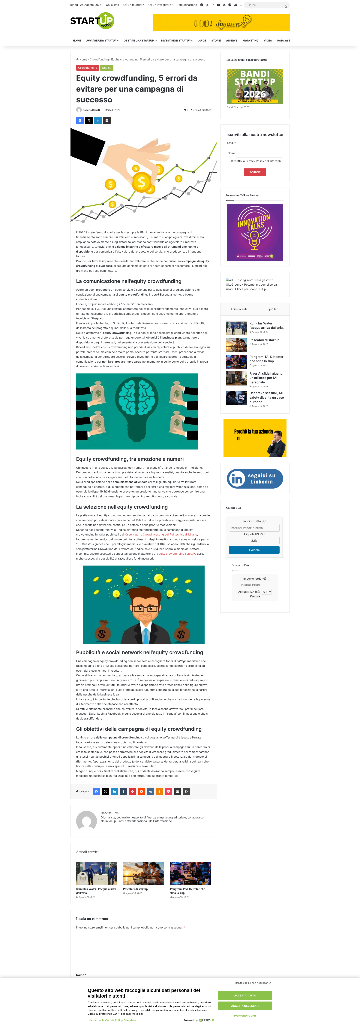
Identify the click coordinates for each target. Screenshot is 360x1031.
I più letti (273, 309)
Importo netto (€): (254, 521)
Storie (216, 40)
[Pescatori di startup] (143, 873)
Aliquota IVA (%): (254, 534)
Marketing (251, 40)
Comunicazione (186, 5)
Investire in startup (175, 40)
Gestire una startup (139, 40)
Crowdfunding (99, 59)
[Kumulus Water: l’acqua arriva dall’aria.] (96, 873)
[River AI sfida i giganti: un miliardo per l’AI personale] (236, 378)
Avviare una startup (101, 40)
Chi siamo (112, 5)
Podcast (283, 40)
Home (77, 40)
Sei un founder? (133, 5)
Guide (202, 40)
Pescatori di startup (135, 889)
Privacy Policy (254, 161)
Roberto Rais (90, 110)
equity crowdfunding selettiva (176, 553)
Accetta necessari (245, 1005)
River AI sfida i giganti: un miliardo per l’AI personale (266, 378)
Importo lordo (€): (255, 578)
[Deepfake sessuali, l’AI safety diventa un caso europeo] (236, 398)
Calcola (254, 550)
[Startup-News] (92, 21)
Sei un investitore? (160, 5)
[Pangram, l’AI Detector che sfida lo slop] (190, 873)
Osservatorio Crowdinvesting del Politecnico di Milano (161, 534)
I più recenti (239, 309)
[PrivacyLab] (206, 1020)
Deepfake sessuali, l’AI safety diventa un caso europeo (267, 397)
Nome (81, 975)
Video (268, 40)
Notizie (106, 67)
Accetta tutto (245, 995)
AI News (231, 40)
